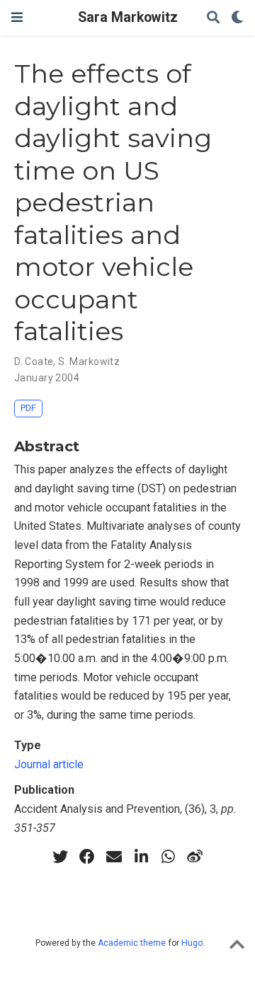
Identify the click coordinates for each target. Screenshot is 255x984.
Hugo (192, 943)
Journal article (49, 764)
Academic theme (132, 943)
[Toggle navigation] (17, 17)
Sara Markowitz (128, 17)
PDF (28, 408)
